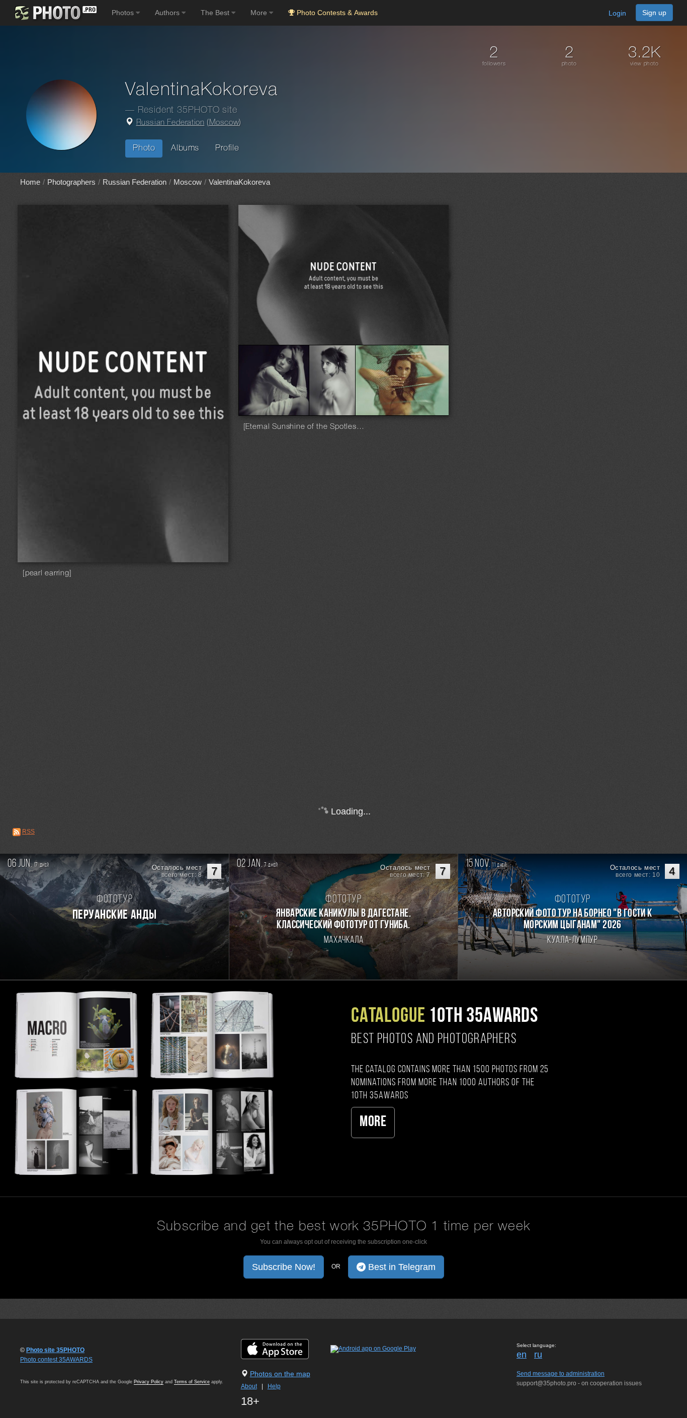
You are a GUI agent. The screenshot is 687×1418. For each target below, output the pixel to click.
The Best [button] (216, 12)
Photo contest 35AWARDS (56, 1359)
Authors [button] (168, 12)
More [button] (259, 12)
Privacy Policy (148, 1381)
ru (538, 1355)
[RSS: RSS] (17, 832)
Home (30, 182)
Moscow (224, 122)
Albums (185, 148)
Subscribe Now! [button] (283, 1267)
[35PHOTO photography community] (55, 13)
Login (617, 13)
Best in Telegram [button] (401, 1267)
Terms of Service (192, 1381)
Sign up (654, 12)
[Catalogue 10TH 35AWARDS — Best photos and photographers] (143, 1081)
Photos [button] (124, 12)
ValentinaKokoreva (239, 182)
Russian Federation (170, 122)
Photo (144, 148)
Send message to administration (561, 1373)
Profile (227, 148)
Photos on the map (280, 1374)
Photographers (71, 182)
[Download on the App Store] (285, 1349)
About (249, 1386)
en (522, 1355)
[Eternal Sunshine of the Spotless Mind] (303, 426)
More (373, 1122)
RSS (28, 831)
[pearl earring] (47, 573)
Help (274, 1386)
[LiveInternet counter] (42, 1369)
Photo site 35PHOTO (55, 1350)
